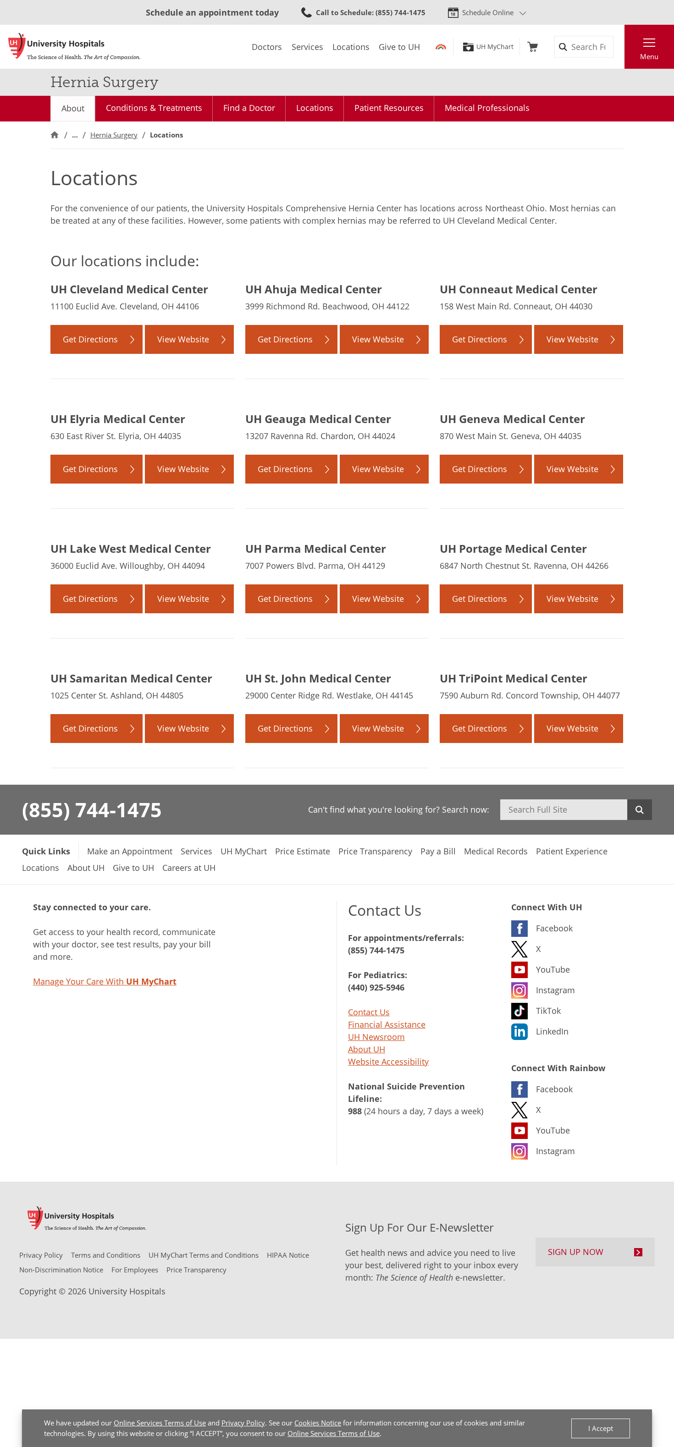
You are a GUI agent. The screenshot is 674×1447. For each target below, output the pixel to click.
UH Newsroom (376, 1036)
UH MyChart (495, 47)
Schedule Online (488, 12)
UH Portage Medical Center (513, 548)
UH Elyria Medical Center (117, 418)
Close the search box (619, 47)
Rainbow (441, 47)
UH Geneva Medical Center (512, 418)
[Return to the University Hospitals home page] (74, 47)
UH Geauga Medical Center (318, 418)
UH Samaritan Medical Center (131, 678)
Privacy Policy (243, 1422)
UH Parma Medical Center (315, 548)
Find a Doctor (249, 107)
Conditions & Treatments (154, 107)
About (72, 108)
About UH (366, 1049)
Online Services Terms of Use (160, 1422)
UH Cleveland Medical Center (129, 289)
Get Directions (90, 339)
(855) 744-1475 (92, 809)
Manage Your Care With (105, 981)
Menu (649, 56)
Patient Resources (389, 107)
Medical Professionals (487, 107)
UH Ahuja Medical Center (313, 289)
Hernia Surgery (114, 134)
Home (54, 135)
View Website (183, 339)
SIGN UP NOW (575, 1251)
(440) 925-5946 (376, 987)
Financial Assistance (386, 1024)
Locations (314, 107)
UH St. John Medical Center (318, 678)
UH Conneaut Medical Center (518, 289)
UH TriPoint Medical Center (513, 678)
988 (355, 1111)
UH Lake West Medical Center (130, 548)
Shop (532, 47)
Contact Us (369, 1012)
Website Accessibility (388, 1061)
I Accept (600, 1428)
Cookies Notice (317, 1422)
